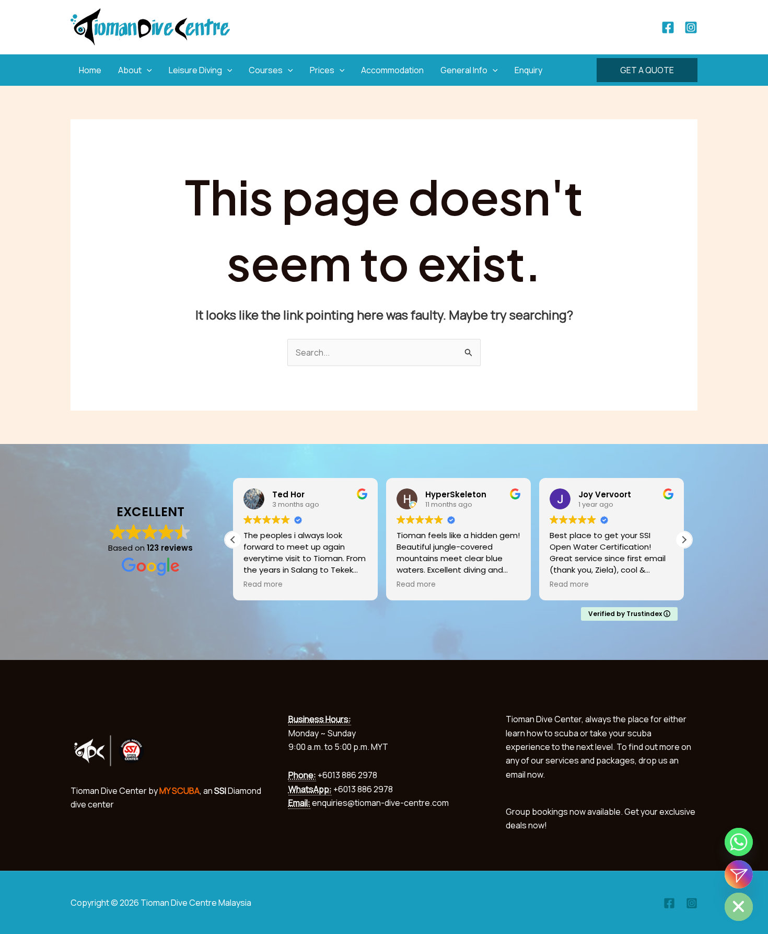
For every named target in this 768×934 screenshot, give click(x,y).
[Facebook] (667, 27)
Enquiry (528, 70)
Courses (266, 70)
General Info (463, 70)
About (130, 70)
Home (90, 70)
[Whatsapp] (739, 842)
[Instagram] (690, 27)
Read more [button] (263, 584)
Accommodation (392, 70)
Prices (322, 70)
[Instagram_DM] (739, 874)
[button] (147, 70)
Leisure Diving (195, 70)
